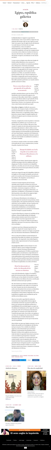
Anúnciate (28, 440)
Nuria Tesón (25, 21)
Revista (9, 2)
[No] (49, 446)
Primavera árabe (19, 356)
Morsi (13, 356)
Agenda (28, 2)
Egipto (21, 355)
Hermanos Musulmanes (28, 355)
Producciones (16, 2)
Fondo (4, 2)
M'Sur (32, 2)
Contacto (36, 440)
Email (29, 360)
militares (36, 355)
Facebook (15, 360)
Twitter (22, 360)
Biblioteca (8, 399)
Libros (22, 2)
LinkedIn (36, 360)
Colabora (38, 2)
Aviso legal (21, 440)
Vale (25, 447)
